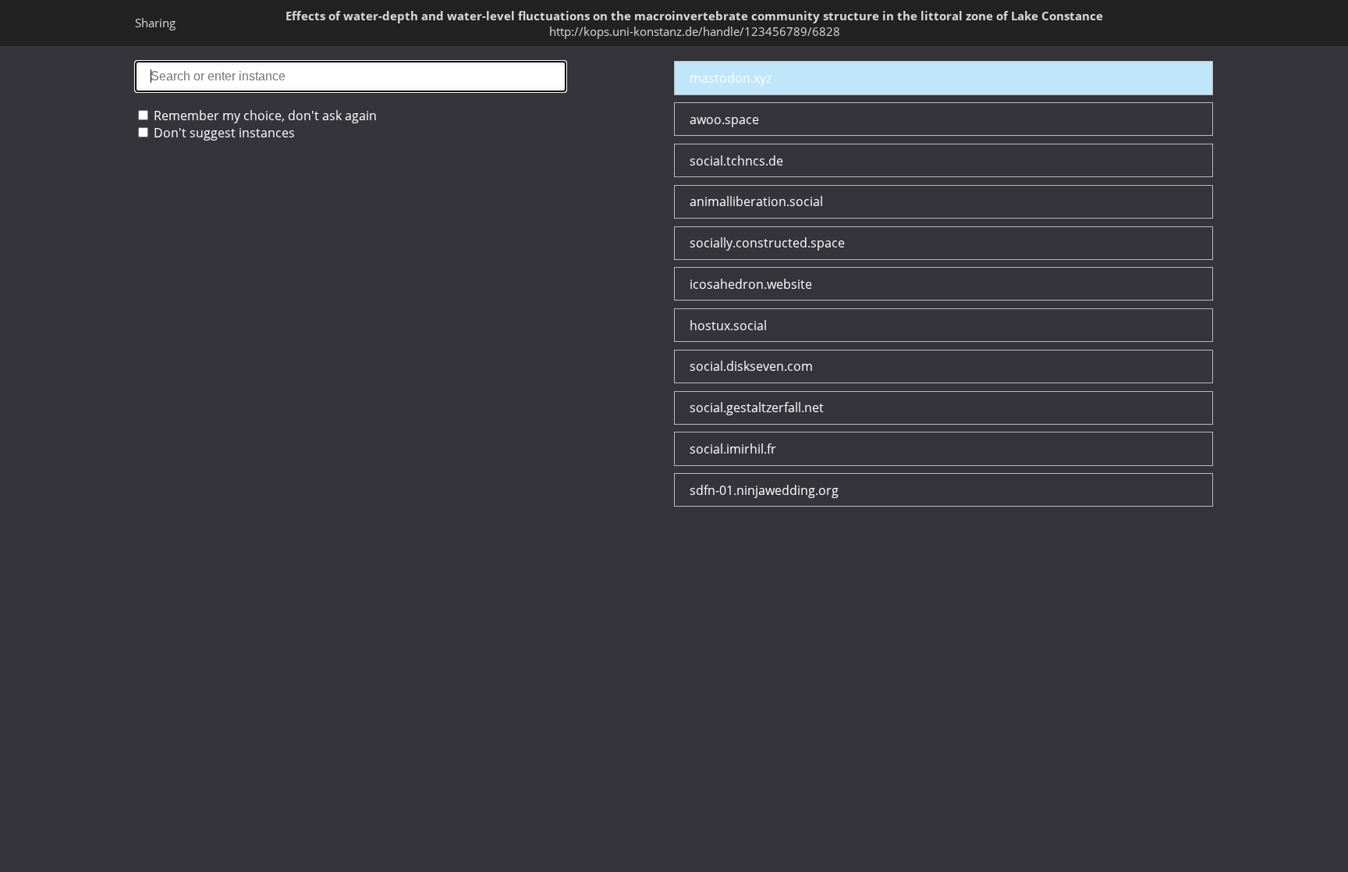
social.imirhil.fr (733, 448)
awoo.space (724, 119)
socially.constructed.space (767, 242)
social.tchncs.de (736, 160)
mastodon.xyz (731, 78)
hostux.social (728, 325)
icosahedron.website (751, 284)
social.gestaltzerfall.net (757, 407)
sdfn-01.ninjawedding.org (764, 490)
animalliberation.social (756, 201)
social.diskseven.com (751, 366)
